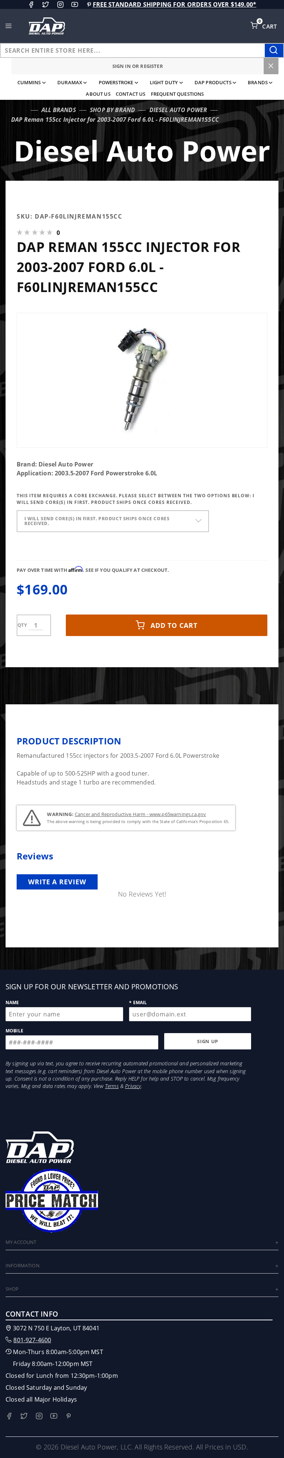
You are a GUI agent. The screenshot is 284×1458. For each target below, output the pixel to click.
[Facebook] (31, 4)
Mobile (14, 1031)
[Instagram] (60, 4)
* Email (138, 1002)
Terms (112, 1086)
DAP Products (213, 82)
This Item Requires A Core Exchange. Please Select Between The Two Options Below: (135, 498)
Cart (270, 26)
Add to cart (174, 625)
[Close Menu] (271, 66)
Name (12, 1002)
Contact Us (131, 94)
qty (22, 625)
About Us (98, 94)
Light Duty (164, 82)
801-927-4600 (32, 1340)
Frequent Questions (177, 94)
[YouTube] (74, 4)
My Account (21, 1242)
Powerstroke (116, 82)
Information (23, 1265)
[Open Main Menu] (9, 26)
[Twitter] (45, 4)
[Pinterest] (89, 4)
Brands (258, 82)
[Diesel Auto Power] (46, 26)
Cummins (29, 82)
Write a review (57, 881)
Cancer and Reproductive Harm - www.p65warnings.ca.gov (140, 814)
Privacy (133, 1086)
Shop (12, 1288)
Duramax (69, 82)
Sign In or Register (137, 66)
